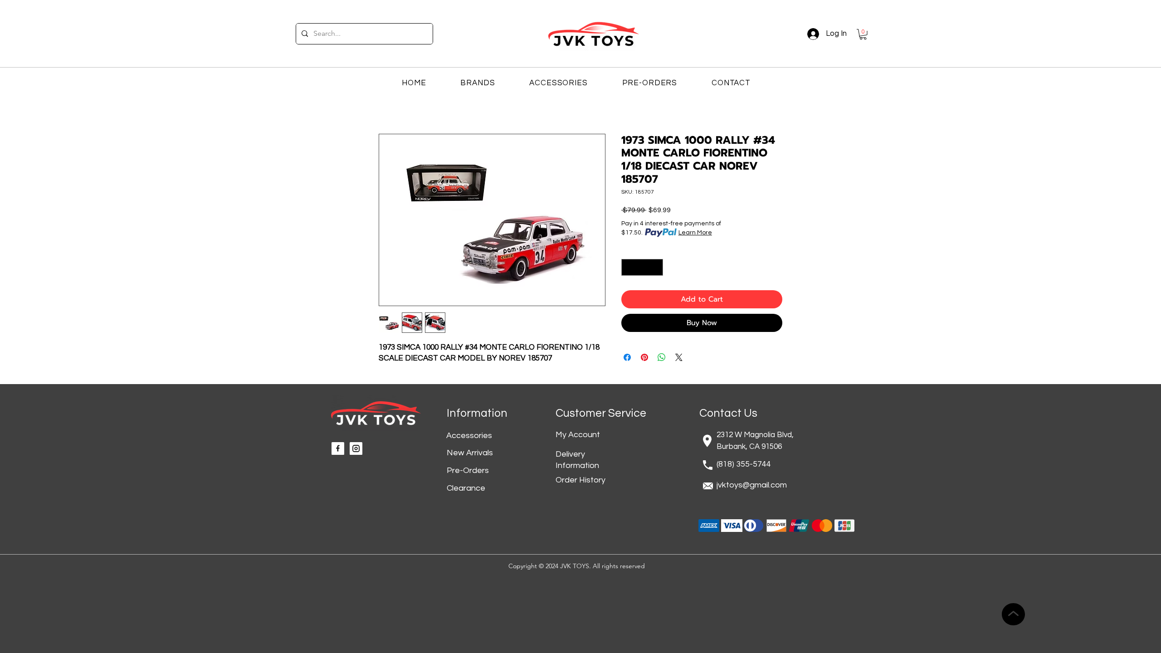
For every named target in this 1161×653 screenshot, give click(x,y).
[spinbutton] (642, 267)
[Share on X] (678, 357)
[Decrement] (628, 267)
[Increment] (656, 267)
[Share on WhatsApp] (661, 357)
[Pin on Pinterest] (644, 357)
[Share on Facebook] (627, 357)
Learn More (695, 232)
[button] (863, 34)
